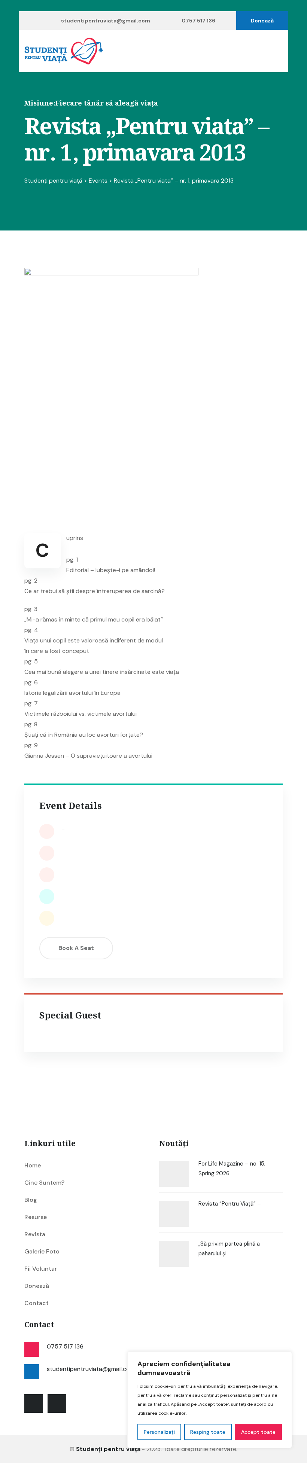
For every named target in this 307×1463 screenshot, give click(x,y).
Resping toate (207, 1432)
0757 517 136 (198, 20)
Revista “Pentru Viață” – (229, 1203)
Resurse (35, 1217)
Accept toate (258, 1432)
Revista (34, 1234)
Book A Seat (76, 948)
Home (32, 1165)
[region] (209, 1399)
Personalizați (159, 1432)
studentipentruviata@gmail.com (105, 20)
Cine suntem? (44, 1182)
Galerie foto (42, 1251)
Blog (30, 1200)
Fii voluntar (40, 1269)
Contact (36, 1303)
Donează (262, 20)
